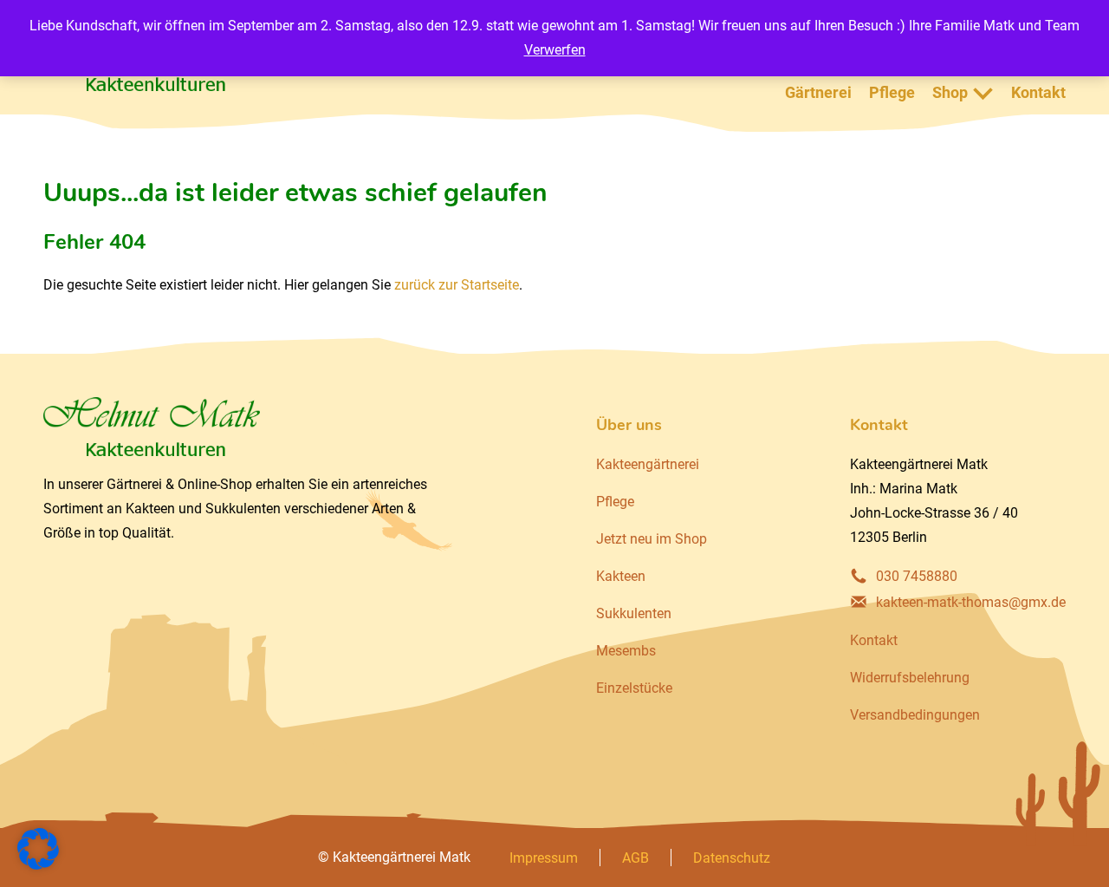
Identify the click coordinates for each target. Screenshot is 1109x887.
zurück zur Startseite (456, 285)
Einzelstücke (634, 688)
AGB (635, 858)
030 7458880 (916, 576)
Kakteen (620, 576)
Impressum (543, 858)
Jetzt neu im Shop (651, 539)
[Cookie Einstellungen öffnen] (38, 865)
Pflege (892, 92)
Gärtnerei (818, 92)
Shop (950, 92)
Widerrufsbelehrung (910, 677)
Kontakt (1038, 92)
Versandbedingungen (915, 715)
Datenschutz (731, 858)
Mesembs (626, 650)
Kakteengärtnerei (647, 464)
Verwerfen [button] (555, 50)
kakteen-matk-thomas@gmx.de (971, 602)
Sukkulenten (633, 613)
